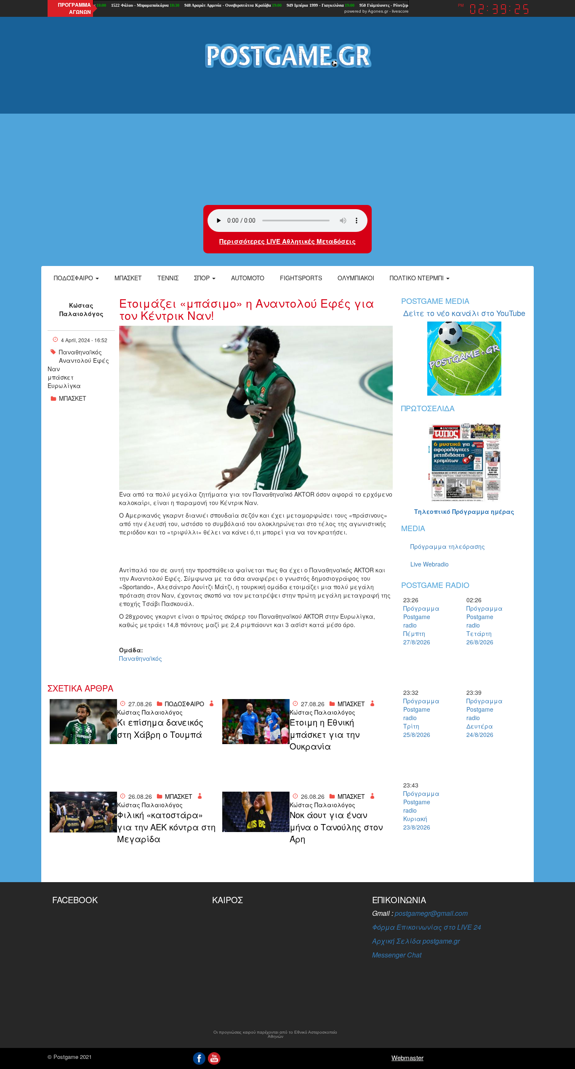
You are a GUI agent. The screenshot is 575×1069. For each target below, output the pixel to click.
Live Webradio (429, 564)
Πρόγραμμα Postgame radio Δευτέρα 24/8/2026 (481, 718)
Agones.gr (378, 11)
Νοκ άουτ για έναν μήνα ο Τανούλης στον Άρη (336, 827)
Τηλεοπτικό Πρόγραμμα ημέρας (464, 511)
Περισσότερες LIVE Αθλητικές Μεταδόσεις (287, 241)
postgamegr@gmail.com (431, 913)
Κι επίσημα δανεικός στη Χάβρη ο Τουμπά (160, 728)
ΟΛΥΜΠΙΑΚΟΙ (356, 278)
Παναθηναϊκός (80, 352)
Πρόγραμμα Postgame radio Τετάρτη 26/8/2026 (481, 625)
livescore (400, 11)
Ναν (54, 368)
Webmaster (407, 1057)
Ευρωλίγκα (64, 385)
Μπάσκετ (128, 278)
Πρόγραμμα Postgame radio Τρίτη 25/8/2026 (418, 718)
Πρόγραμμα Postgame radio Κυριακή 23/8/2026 (418, 810)
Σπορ (202, 278)
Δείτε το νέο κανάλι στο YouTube (464, 312)
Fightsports (301, 278)
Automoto (247, 278)
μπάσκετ (61, 377)
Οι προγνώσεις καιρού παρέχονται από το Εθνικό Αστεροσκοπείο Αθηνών (275, 1034)
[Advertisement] (287, 138)
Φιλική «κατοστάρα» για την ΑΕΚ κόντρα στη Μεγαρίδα (166, 827)
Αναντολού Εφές (84, 360)
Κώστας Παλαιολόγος (81, 309)
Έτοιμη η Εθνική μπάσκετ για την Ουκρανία (324, 734)
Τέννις (167, 278)
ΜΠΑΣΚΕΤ (72, 398)
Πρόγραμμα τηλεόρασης (447, 546)
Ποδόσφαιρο (74, 278)
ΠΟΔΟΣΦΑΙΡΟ (184, 703)
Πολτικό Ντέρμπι (417, 278)
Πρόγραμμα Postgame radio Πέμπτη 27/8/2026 (418, 625)
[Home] (287, 55)
